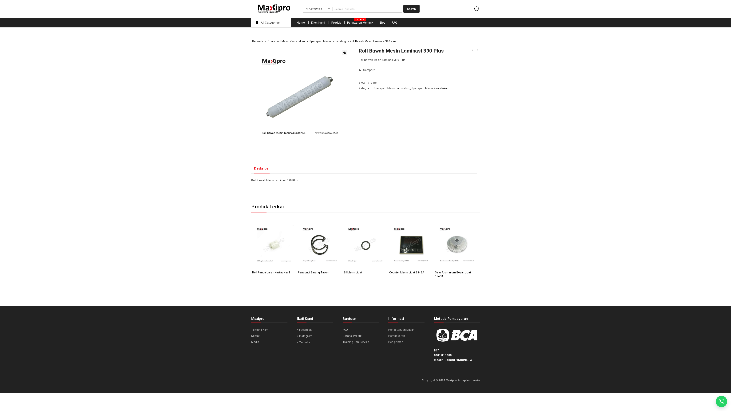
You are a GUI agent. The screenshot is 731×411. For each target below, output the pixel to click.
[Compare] (270, 235)
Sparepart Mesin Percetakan (286, 41)
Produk (336, 22)
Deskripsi (262, 168)
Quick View (278, 235)
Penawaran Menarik (360, 22)
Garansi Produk (352, 335)
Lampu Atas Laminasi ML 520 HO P (472, 50)
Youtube (304, 342)
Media (255, 341)
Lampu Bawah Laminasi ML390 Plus (477, 50)
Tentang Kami (260, 329)
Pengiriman (395, 341)
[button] (344, 52)
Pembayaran (396, 335)
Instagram (306, 336)
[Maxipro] (274, 8)
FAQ (394, 22)
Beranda (257, 41)
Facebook (305, 329)
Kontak (255, 335)
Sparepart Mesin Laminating (328, 41)
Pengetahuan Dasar (401, 329)
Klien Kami (318, 22)
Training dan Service (356, 341)
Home (301, 22)
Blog (382, 22)
